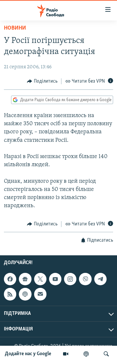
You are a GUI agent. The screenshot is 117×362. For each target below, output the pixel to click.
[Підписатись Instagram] (70, 279)
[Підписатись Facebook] (10, 279)
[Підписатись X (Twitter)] (40, 279)
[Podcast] (25, 294)
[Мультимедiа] (65, 354)
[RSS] (10, 294)
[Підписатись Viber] (85, 279)
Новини (15, 28)
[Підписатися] (40, 294)
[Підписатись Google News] (25, 279)
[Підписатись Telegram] (100, 279)
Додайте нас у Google (28, 353)
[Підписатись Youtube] (55, 279)
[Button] (42, 81)
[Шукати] (106, 354)
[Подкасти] (86, 354)
